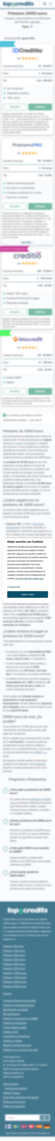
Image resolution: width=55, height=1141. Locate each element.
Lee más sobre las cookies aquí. (29, 578)
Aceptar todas (27, 594)
